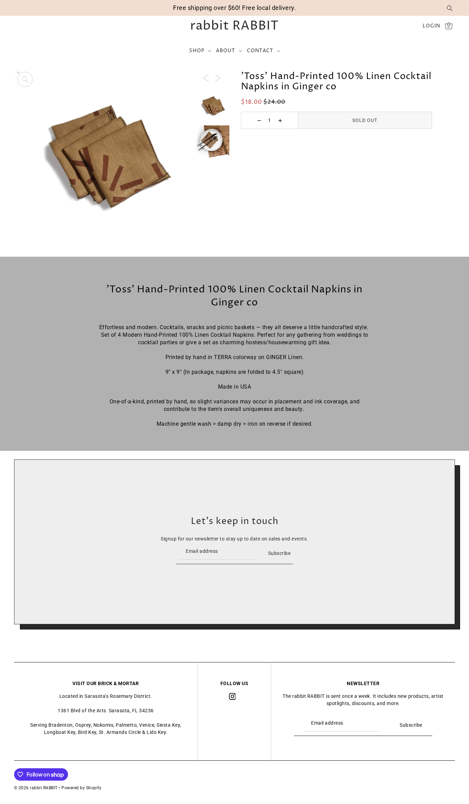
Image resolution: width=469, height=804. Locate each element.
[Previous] (206, 77)
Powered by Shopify (81, 787)
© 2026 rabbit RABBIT (36, 787)
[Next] (218, 77)
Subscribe (279, 553)
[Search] (450, 8)
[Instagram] (232, 696)
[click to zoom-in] (25, 79)
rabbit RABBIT (234, 26)
